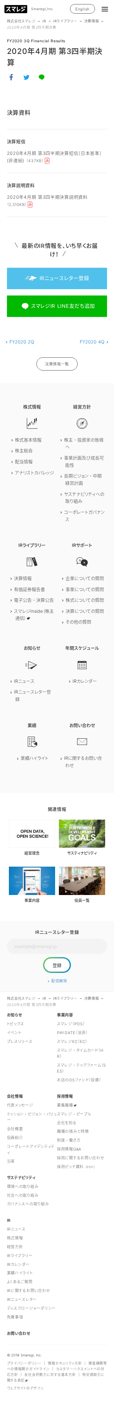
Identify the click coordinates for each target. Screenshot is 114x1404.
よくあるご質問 (20, 1281)
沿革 (11, 1161)
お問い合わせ (19, 1333)
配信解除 (59, 981)
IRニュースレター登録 (32, 695)
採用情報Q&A (69, 1149)
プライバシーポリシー (24, 1363)
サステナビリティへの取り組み (84, 497)
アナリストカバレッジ (34, 472)
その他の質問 (78, 621)
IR (44, 21)
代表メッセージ (20, 1105)
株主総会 (24, 450)
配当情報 (24, 461)
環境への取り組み (23, 1186)
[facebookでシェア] (11, 77)
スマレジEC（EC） (72, 1041)
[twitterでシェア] (26, 77)
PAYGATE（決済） (72, 1032)
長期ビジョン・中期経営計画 (83, 479)
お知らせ (14, 1015)
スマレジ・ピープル (74, 1114)
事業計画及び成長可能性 (84, 461)
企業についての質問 (85, 578)
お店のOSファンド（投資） (79, 1080)
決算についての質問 (85, 611)
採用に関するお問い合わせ (80, 1157)
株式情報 (15, 1238)
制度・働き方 (68, 1140)
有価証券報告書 (29, 589)
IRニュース (24, 681)
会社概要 (15, 1128)
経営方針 (15, 1246)
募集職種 (65, 1105)
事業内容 (65, 1015)
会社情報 (15, 1096)
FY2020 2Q (22, 341)
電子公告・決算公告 (34, 600)
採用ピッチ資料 (76, 1166)
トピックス (15, 1023)
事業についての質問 (85, 589)
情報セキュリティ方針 (65, 1363)
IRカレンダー (85, 681)
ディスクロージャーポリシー (31, 1308)
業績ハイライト (34, 758)
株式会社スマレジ (21, 21)
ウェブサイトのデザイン (25, 1388)
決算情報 (91, 21)
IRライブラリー (65, 21)
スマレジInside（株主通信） (34, 614)
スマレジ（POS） (71, 1023)
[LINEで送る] (42, 77)
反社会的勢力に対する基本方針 (50, 1374)
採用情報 (65, 1096)
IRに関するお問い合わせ (83, 761)
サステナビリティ (21, 1177)
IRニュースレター (22, 1299)
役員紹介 (15, 1137)
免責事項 (15, 1317)
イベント (14, 1032)
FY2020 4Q (92, 341)
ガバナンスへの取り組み (28, 1204)
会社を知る (67, 1122)
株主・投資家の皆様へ (84, 443)
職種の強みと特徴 (73, 1131)
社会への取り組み (23, 1195)
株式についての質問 (85, 600)
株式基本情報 (28, 439)
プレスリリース (20, 1041)
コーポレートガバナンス (84, 515)
